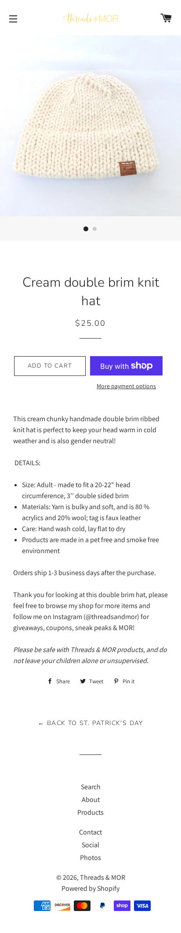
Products (90, 812)
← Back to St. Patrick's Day (90, 723)
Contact (90, 832)
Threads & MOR (102, 877)
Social (90, 844)
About (91, 799)
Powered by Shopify (90, 888)
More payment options (126, 386)
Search (91, 786)
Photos (90, 857)
